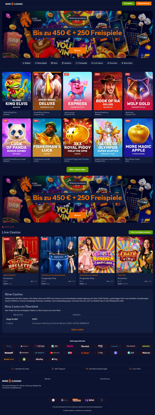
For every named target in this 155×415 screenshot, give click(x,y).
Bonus (77, 50)
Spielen (18, 89)
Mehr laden (77, 329)
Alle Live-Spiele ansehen (141, 232)
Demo (18, 93)
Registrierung (143, 3)
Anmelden (128, 3)
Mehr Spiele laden (77, 169)
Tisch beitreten (22, 255)
